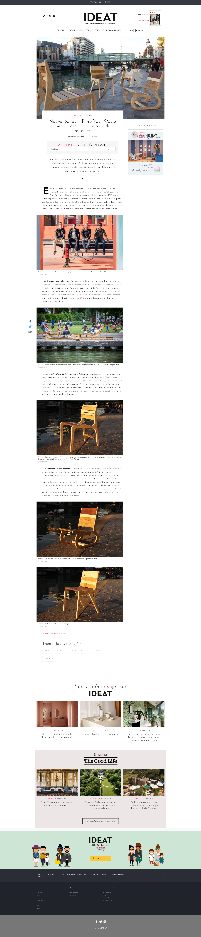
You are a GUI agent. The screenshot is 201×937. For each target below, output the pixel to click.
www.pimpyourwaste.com (55, 633)
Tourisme (99, 30)
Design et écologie (81, 145)
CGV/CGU (60, 875)
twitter (44, 16)
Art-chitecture (85, 30)
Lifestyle (70, 30)
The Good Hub (106, 898)
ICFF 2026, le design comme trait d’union (139, 171)
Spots (38, 903)
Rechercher (54, 16)
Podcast (129, 30)
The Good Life (96, 2)
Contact (105, 875)
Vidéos (141, 30)
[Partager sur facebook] (30, 321)
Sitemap (41, 876)
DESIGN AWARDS (113, 30)
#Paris (98, 651)
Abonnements (73, 892)
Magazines (72, 895)
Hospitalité (106, 799)
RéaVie (83, 295)
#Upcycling (50, 659)
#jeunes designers (80, 651)
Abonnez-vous (100, 858)
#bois (47, 651)
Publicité (94, 875)
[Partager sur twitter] (30, 326)
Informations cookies (77, 875)
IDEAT (107, 2)
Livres (71, 898)
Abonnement (118, 875)
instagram (50, 16)
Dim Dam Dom (107, 900)
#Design (60, 651)
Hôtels (149, 799)
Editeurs (82, 115)
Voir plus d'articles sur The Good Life (100, 821)
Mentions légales (46, 875)
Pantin (98, 288)
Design (60, 30)
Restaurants (63, 799)
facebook (47, 16)
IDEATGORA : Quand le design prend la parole (141, 148)
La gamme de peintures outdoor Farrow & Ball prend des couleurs (148, 159)
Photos (39, 908)
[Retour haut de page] (162, 875)
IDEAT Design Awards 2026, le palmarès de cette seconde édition (149, 137)
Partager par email (30, 331)
